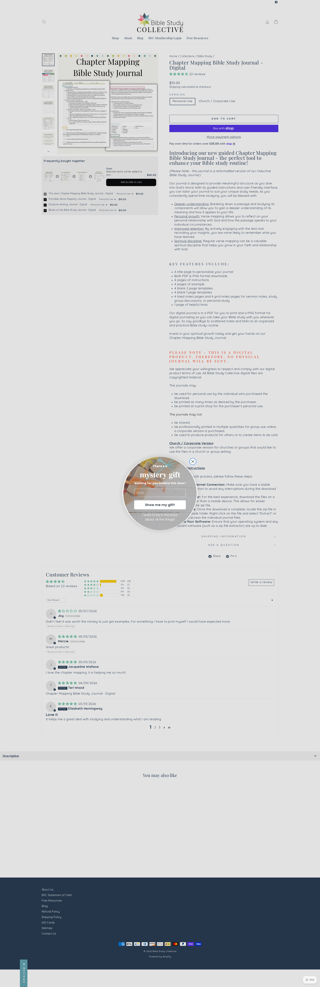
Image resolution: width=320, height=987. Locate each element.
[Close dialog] (193, 461)
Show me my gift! (160, 504)
